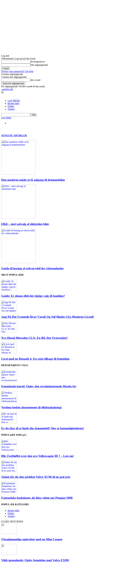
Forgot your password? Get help (17, 71)
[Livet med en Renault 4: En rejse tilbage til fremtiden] (9, 352)
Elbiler (11, 106)
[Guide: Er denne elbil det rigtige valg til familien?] (9, 289)
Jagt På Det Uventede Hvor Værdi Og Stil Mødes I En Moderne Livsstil (47, 316)
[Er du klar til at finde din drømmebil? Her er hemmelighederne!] (9, 422)
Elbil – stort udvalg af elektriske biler (25, 224)
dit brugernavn (37, 61)
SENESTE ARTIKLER (14, 135)
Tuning (11, 109)
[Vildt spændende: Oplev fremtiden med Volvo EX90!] (9, 554)
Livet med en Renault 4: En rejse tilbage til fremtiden (35, 358)
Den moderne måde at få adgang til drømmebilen (33, 179)
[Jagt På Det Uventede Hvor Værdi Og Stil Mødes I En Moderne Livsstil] (9, 310)
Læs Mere (6, 117)
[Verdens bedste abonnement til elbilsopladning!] (9, 401)
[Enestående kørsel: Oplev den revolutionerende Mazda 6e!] (9, 380)
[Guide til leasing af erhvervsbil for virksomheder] (18, 262)
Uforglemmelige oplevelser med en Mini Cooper (31, 539)
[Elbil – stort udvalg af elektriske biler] (18, 218)
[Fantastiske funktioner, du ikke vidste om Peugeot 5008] (9, 491)
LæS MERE (14, 100)
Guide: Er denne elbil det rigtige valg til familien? (33, 296)
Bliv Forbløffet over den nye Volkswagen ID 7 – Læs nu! (37, 456)
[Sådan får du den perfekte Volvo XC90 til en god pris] (9, 470)
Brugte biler (13, 103)
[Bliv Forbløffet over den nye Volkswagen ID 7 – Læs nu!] (9, 449)
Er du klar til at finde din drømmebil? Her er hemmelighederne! (42, 428)
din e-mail (35, 80)
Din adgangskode (39, 65)
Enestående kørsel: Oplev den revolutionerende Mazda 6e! (38, 386)
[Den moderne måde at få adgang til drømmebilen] (18, 173)
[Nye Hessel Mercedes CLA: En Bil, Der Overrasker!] (9, 331)
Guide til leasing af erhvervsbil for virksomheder (32, 268)
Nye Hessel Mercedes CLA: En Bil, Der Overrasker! (34, 338)
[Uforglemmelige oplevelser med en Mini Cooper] (9, 533)
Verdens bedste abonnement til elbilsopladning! (31, 407)
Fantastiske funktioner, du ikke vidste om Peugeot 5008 (37, 497)
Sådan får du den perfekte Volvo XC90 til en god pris (35, 477)
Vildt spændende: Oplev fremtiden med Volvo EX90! (35, 560)
